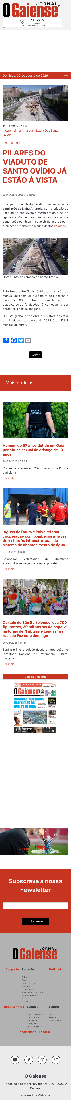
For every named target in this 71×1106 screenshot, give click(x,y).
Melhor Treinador (35, 1014)
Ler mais (8, 478)
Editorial (44, 1032)
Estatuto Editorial (30, 995)
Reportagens (27, 1032)
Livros (51, 1014)
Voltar (35, 355)
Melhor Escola (33, 1017)
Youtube (16, 1058)
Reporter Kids (14, 1006)
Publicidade (27, 989)
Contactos (26, 1001)
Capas (25, 980)
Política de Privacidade (33, 992)
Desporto (12, 969)
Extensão (41, 130)
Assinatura (26, 986)
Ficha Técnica (28, 983)
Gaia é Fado (32, 1020)
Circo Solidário (34, 1026)
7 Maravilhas (33, 1023)
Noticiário (11, 142)
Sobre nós (26, 977)
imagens (59, 226)
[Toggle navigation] (66, 75)
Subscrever (35, 921)
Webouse (44, 1095)
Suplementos (55, 1020)
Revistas (53, 1017)
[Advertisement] (35, 50)
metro (7, 130)
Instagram (43, 1058)
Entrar (24, 998)
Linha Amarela (23, 130)
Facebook (30, 1058)
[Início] (31, 9)
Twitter (57, 1058)
